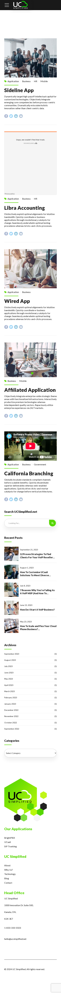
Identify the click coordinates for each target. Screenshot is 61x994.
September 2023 (11, 654)
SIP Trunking (10, 846)
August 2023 (10, 660)
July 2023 (8, 666)
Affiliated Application (30, 390)
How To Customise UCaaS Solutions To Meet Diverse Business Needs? (34, 574)
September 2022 (11, 729)
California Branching (28, 473)
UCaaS (7, 842)
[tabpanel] (30, 360)
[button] (10, 360)
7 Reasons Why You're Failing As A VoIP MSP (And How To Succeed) (37, 592)
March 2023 (9, 691)
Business (26, 81)
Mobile (44, 81)
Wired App (17, 301)
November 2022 (11, 716)
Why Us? (8, 869)
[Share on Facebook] (6, 116)
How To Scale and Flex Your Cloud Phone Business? (38, 628)
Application (13, 81)
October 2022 (10, 722)
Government (40, 464)
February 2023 (10, 697)
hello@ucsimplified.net (15, 939)
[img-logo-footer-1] (25, 799)
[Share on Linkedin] (16, 116)
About (7, 865)
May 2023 (8, 679)
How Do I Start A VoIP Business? (37, 609)
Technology (10, 874)
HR (35, 81)
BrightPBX (9, 837)
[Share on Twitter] (11, 116)
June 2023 (8, 672)
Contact (8, 882)
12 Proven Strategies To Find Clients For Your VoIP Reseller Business (36, 556)
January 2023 (10, 704)
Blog (6, 878)
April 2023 (8, 685)
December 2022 (11, 710)
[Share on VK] (21, 116)
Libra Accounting (24, 208)
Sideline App (19, 90)
